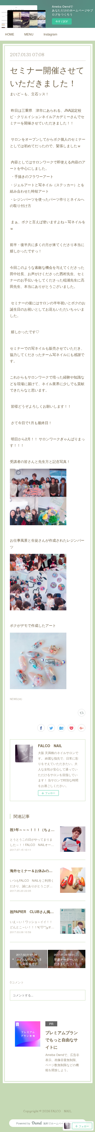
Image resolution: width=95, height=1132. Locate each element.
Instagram (50, 34)
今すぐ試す (61, 21)
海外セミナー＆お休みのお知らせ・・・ (42, 870)
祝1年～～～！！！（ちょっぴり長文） (41, 829)
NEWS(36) (16, 699)
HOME (9, 34)
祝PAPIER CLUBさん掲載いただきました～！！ (49, 911)
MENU (28, 34)
